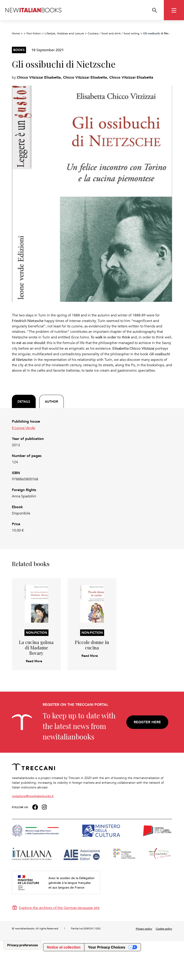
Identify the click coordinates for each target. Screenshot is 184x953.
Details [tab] (24, 401)
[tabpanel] (92, 476)
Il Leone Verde (23, 428)
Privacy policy (144, 929)
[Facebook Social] (35, 806)
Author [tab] (51, 401)
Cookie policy (164, 929)
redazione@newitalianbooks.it (33, 796)
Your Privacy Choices (106, 947)
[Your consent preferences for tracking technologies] (23, 945)
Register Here (147, 722)
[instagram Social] (44, 806)
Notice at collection (64, 947)
